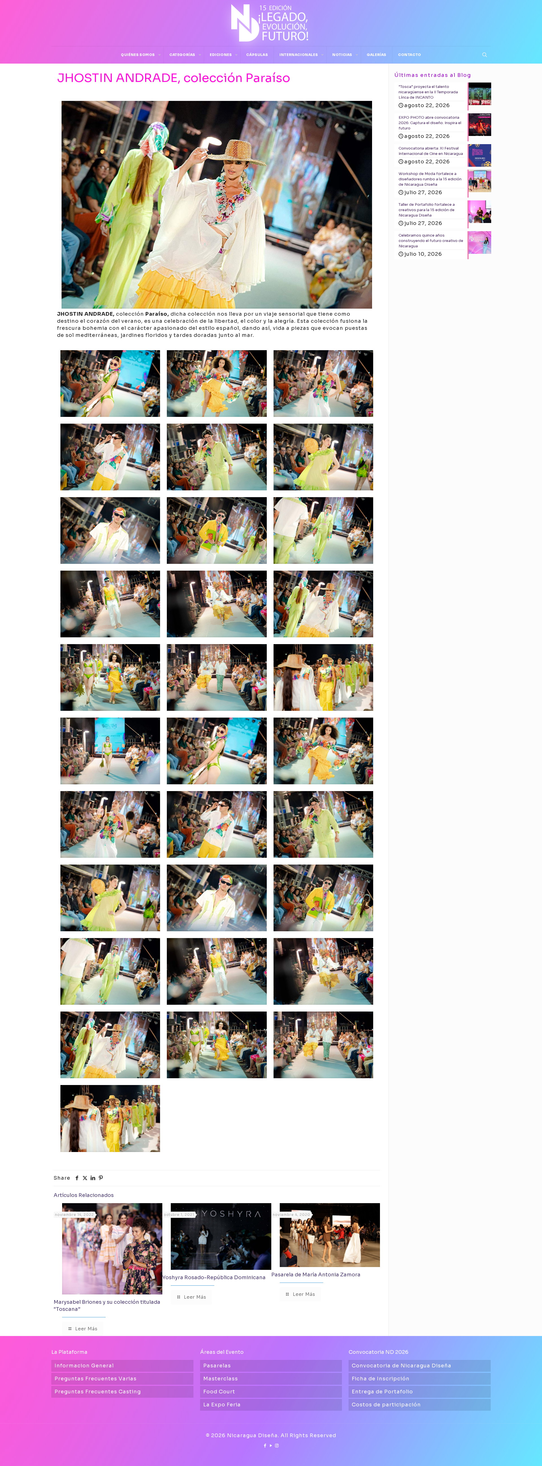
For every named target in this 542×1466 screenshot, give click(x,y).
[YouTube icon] (271, 1445)
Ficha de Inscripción (381, 1379)
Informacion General (84, 1366)
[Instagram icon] (277, 1445)
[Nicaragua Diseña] (271, 23)
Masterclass (220, 1379)
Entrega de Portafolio (382, 1392)
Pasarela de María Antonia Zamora (315, 1275)
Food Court (219, 1392)
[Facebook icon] (265, 1445)
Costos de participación (386, 1405)
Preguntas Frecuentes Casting (97, 1392)
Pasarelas (217, 1366)
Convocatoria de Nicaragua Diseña (401, 1366)
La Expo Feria (222, 1405)
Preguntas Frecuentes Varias (95, 1379)
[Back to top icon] (515, 1454)
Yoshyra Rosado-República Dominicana (214, 1277)
